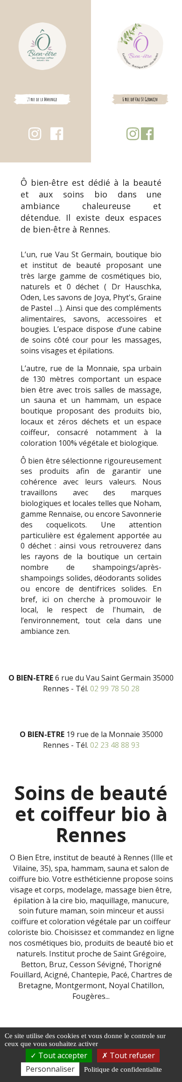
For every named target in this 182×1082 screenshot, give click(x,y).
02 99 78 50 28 (115, 688)
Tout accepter (61, 1055)
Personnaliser (50, 1069)
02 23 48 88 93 (115, 745)
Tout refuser (131, 1055)
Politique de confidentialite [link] (123, 1069)
